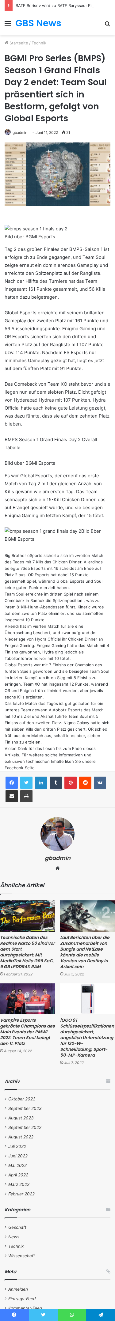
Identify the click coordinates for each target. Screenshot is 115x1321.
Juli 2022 (17, 1146)
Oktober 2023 (22, 1098)
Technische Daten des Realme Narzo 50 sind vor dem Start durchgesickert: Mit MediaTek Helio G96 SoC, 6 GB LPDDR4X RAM (27, 952)
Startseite (18, 42)
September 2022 (24, 1127)
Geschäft (17, 1227)
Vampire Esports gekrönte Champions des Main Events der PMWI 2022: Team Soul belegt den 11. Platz (27, 1032)
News (13, 1236)
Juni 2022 (18, 1155)
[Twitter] (26, 783)
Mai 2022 (17, 1165)
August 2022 (20, 1136)
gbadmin (20, 132)
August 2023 (21, 1117)
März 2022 (18, 1184)
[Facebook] (12, 783)
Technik (39, 42)
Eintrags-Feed (22, 1298)
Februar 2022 (21, 1193)
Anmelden (18, 1289)
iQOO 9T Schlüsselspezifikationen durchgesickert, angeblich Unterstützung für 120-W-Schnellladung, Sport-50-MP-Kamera (87, 1037)
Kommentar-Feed (25, 1308)
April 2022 (18, 1174)
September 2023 (25, 1108)
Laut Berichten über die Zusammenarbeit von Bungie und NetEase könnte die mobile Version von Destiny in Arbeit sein (84, 952)
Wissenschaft (21, 1255)
